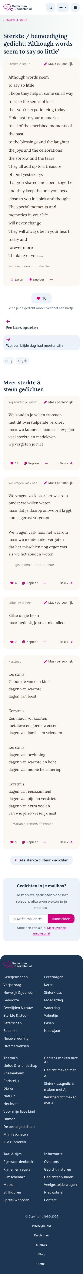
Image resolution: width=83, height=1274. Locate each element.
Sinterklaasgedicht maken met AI (59, 1086)
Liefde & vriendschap (20, 1065)
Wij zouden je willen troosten (29, 402)
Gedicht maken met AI (60, 1073)
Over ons (51, 1161)
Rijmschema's (14, 1177)
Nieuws (41, 1245)
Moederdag (53, 1000)
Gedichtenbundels (59, 1177)
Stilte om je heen (21, 603)
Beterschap (12, 1023)
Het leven (11, 1103)
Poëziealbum (13, 1073)
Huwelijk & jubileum (19, 992)
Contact (50, 1200)
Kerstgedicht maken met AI (60, 1100)
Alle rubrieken (14, 1142)
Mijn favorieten (15, 1134)
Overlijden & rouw (18, 1007)
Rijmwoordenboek (18, 1161)
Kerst (48, 984)
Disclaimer (41, 1235)
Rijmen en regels (16, 1169)
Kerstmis (15, 662)
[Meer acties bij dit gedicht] (51, 280)
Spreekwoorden (16, 1200)
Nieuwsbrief (54, 1192)
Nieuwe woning (16, 1038)
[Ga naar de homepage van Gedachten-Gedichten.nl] (17, 7)
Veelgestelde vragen (60, 1184)
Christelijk (11, 1080)
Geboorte (11, 1000)
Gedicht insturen (57, 1169)
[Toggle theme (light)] (63, 7)
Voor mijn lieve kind (19, 1111)
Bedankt (10, 1030)
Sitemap (41, 1264)
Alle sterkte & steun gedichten (44, 860)
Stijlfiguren (12, 1192)
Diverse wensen (16, 1046)
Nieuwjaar (52, 1030)
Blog (41, 1254)
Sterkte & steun (16, 20)
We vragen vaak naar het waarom (32, 483)
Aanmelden (61, 918)
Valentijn (51, 1015)
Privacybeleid (41, 1226)
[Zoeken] (50, 7)
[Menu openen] (75, 7)
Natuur (9, 1096)
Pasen (49, 1023)
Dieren (8, 1088)
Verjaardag (12, 984)
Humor (9, 1119)
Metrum (10, 1184)
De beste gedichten (19, 1126)
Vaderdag (52, 1007)
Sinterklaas (53, 992)
